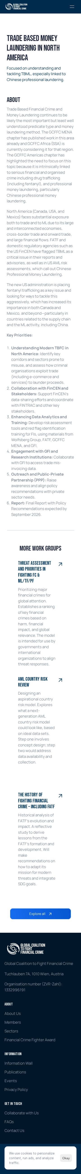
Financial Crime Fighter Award (29, 1039)
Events (10, 1080)
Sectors (11, 1031)
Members (12, 1022)
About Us (12, 1013)
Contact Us (14, 1130)
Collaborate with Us (21, 1112)
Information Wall (18, 1063)
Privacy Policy (16, 1089)
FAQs (9, 1121)
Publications (15, 1072)
